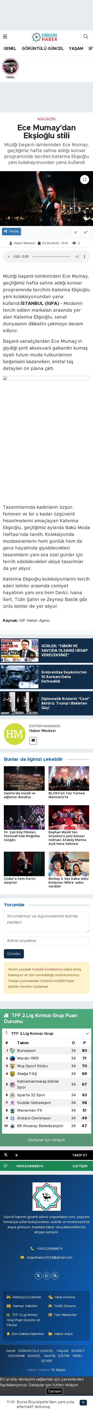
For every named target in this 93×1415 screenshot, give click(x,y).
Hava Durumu (65, 1297)
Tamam (54, 1391)
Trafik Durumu (65, 1306)
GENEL (9, 49)
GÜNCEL (34, 1356)
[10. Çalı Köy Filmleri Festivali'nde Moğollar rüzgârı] (24, 817)
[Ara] (85, 37)
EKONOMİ (17, 1356)
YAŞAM (76, 49)
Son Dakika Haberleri (28, 1334)
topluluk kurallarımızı (48, 969)
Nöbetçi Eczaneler (26, 1297)
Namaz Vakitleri (25, 1306)
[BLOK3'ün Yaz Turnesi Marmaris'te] (69, 778)
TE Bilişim (58, 1370)
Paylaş (14, 231)
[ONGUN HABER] (44, 36)
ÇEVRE (46, 1361)
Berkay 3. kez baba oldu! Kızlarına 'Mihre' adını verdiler (69, 882)
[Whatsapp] (46, 1275)
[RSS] (55, 1275)
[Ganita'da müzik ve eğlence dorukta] (24, 778)
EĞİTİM (63, 1356)
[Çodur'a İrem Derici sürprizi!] (24, 864)
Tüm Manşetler (65, 1315)
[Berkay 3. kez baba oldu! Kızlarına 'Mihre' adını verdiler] (69, 864)
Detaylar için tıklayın (46, 1140)
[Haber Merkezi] (15, 734)
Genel (10, 1351)
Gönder (14, 954)
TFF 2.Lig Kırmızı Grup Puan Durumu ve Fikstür (23, 1320)
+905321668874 (50, 1248)
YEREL (77, 1356)
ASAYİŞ (50, 1356)
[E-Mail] (33, 740)
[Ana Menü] (5, 37)
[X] (38, 1275)
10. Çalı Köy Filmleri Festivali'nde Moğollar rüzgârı (22, 836)
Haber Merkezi (24, 243)
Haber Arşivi (63, 1334)
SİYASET (78, 1351)
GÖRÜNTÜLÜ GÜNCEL (43, 49)
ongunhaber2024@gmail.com (49, 1257)
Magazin (46, 119)
